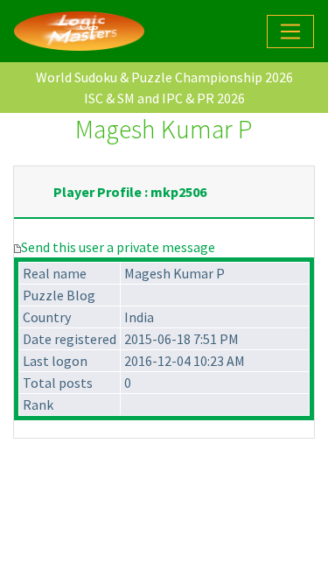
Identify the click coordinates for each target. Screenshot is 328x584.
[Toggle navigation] (290, 31)
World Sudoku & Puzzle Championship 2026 (164, 77)
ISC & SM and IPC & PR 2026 (164, 98)
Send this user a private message (118, 247)
